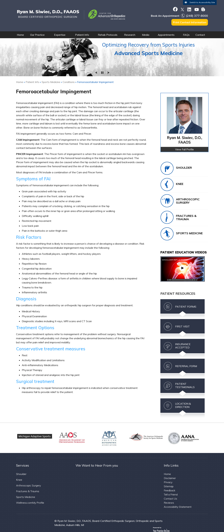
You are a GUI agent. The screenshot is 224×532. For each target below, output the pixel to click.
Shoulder (184, 168)
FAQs (186, 34)
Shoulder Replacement (175, 260)
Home (20, 34)
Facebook (175, 9)
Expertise (59, 34)
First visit (182, 326)
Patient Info (82, 34)
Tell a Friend (171, 494)
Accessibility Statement (178, 506)
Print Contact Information (189, 22)
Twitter (182, 9)
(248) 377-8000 (197, 16)
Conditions (69, 82)
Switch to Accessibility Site (202, 2)
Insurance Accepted (183, 345)
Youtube (196, 9)
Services (22, 465)
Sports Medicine (51, 82)
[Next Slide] (108, 72)
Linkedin (189, 9)
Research (129, 34)
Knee (179, 184)
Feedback (169, 490)
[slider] (102, 72)
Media (145, 34)
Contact (200, 34)
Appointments (166, 34)
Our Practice (37, 34)
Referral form (186, 366)
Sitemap (168, 486)
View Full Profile (184, 149)
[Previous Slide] (96, 72)
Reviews (169, 502)
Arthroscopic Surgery (188, 200)
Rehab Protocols (107, 34)
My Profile (38, 502)
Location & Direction (183, 405)
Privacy (168, 482)
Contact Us (170, 498)
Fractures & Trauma (186, 217)
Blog (203, 9)
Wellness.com (24, 502)
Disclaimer (170, 478)
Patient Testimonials (185, 385)
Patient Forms (185, 306)
